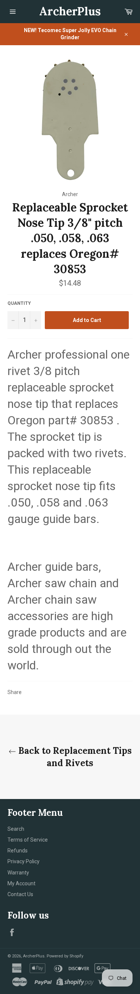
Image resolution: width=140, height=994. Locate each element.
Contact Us (20, 894)
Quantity (19, 303)
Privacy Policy (23, 861)
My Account (21, 883)
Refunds (17, 851)
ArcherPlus (70, 11)
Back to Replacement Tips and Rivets (74, 757)
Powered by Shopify (65, 956)
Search (15, 829)
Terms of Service (27, 840)
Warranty (18, 873)
